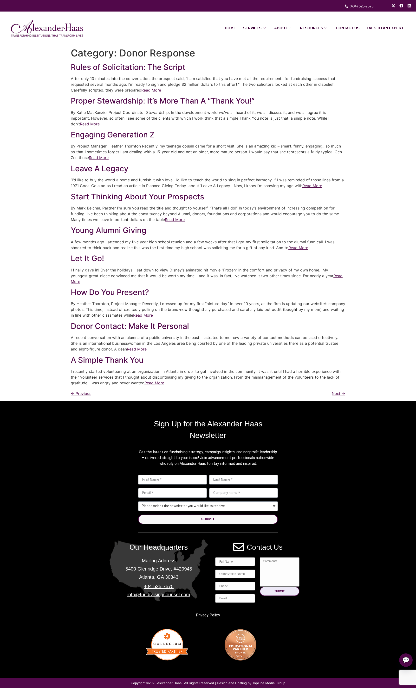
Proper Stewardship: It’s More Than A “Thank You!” (163, 100)
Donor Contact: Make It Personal (130, 326)
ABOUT (280, 28)
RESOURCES (311, 28)
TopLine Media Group (268, 683)
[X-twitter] (393, 6)
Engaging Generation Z (113, 134)
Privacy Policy (208, 615)
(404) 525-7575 (361, 6)
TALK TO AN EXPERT (385, 28)
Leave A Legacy (99, 168)
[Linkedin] (409, 6)
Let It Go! (87, 258)
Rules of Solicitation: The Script (128, 67)
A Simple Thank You (107, 360)
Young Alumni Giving (108, 230)
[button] (279, 591)
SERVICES (252, 28)
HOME (230, 28)
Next (338, 393)
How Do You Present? (110, 292)
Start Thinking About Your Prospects (137, 196)
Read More (151, 90)
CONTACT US (347, 28)
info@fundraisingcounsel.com (158, 594)
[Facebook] (401, 6)
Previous (81, 393)
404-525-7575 (159, 586)
